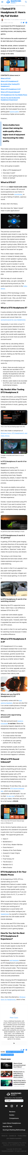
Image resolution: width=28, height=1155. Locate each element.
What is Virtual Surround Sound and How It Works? (19, 1065)
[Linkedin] (14, 1043)
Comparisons (14, 1118)
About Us (4, 1135)
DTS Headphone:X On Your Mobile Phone (14, 95)
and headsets (14, 960)
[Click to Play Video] (14, 221)
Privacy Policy (22, 1135)
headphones (5, 914)
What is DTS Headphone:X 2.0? (11, 89)
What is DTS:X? (6, 78)
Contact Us (12, 1135)
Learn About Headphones (12, 1123)
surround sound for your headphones (13, 320)
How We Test (7, 1126)
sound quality (14, 111)
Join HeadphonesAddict (14, 1138)
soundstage (18, 194)
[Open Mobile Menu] (2, 2)
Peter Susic (7, 19)
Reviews (12, 1112)
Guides (11, 1115)
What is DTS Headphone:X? (9, 81)
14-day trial (10, 796)
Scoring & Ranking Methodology (14, 1130)
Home (2, 5)
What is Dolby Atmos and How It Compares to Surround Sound (19, 1082)
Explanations (7, 1055)
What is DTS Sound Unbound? (10, 92)
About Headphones (9, 5)
